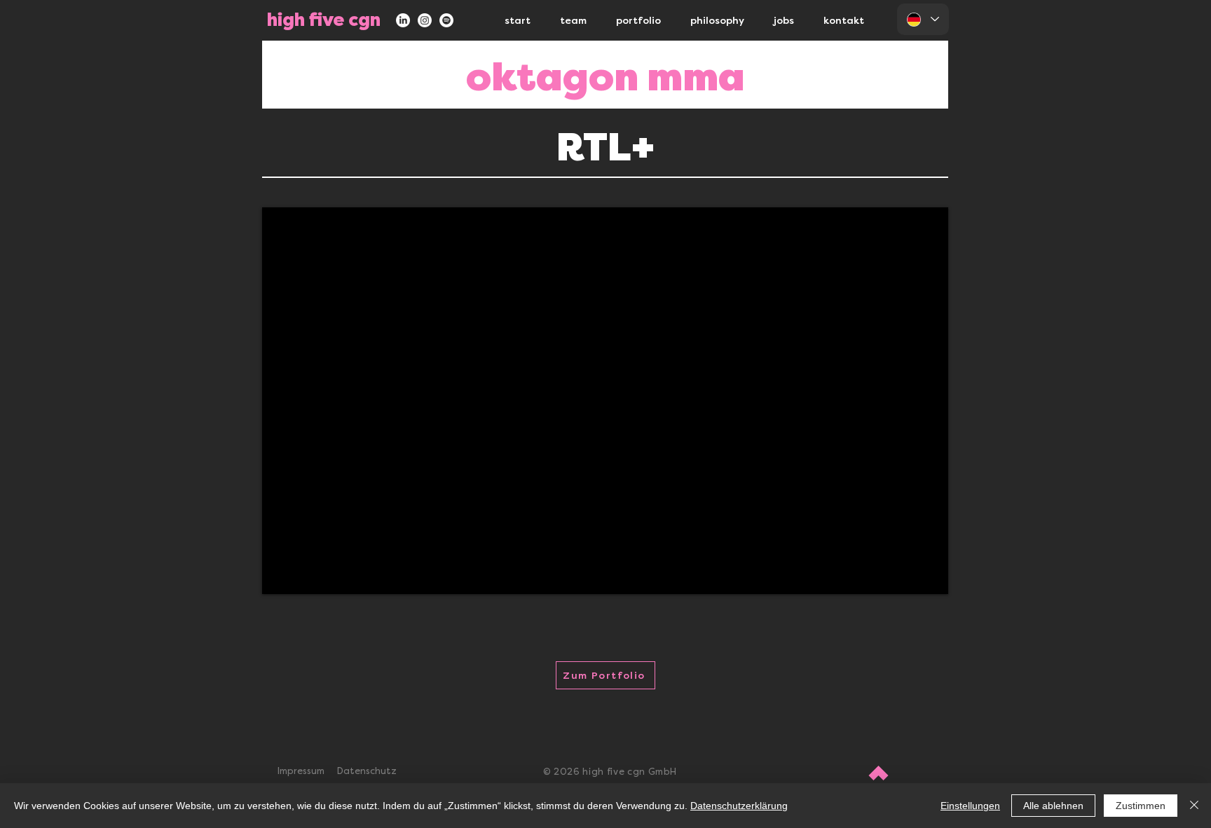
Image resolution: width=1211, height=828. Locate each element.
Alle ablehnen (1053, 805)
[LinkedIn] (403, 20)
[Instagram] (425, 20)
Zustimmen (1140, 805)
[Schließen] (1194, 805)
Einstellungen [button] (970, 805)
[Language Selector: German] (923, 19)
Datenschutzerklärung (739, 805)
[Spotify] (446, 20)
